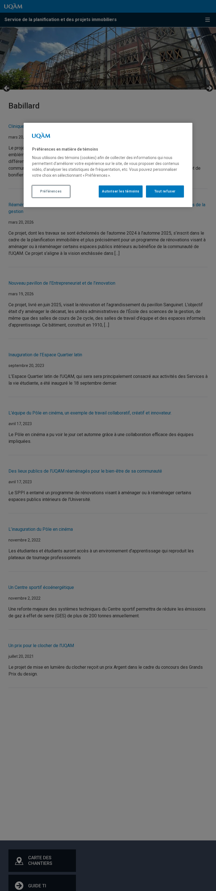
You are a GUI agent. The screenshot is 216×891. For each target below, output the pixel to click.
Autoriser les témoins (121, 191)
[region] (108, 165)
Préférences (51, 191)
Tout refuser (165, 191)
